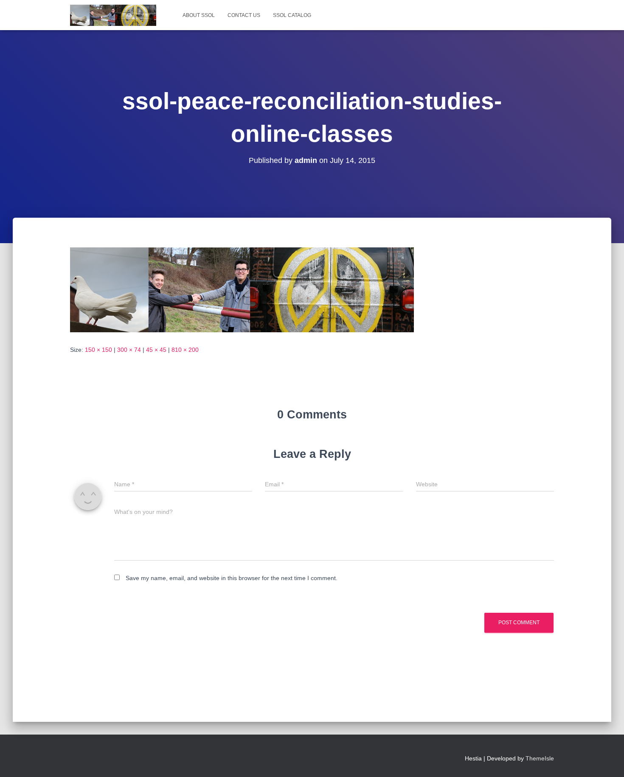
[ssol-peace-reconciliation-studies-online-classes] (242, 289)
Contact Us (244, 15)
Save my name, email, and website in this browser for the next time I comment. (231, 578)
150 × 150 (98, 349)
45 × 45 (156, 349)
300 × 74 (129, 349)
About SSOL (199, 15)
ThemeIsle (540, 758)
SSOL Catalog (292, 15)
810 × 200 (185, 349)
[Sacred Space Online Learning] (113, 15)
